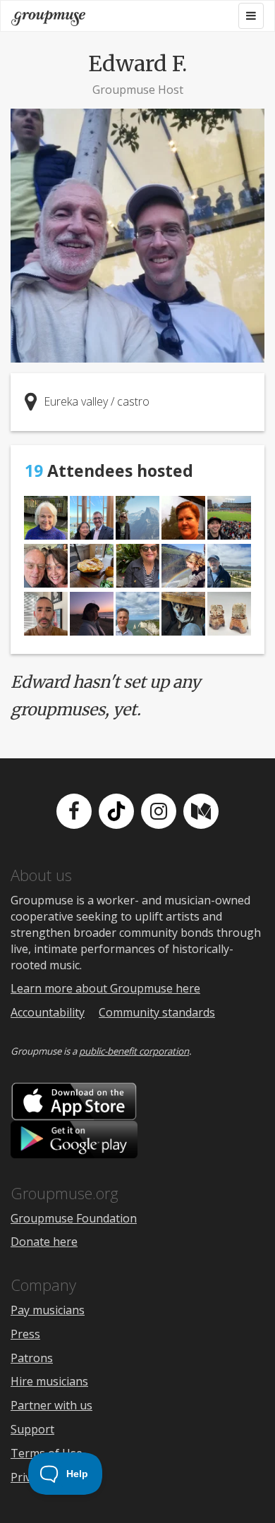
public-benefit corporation (134, 1051)
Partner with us (51, 1405)
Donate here (44, 1241)
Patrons (32, 1358)
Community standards (157, 1012)
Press (25, 1334)
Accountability (48, 1012)
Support (32, 1429)
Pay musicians (48, 1310)
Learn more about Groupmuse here (105, 988)
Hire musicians (49, 1381)
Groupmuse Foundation (74, 1218)
